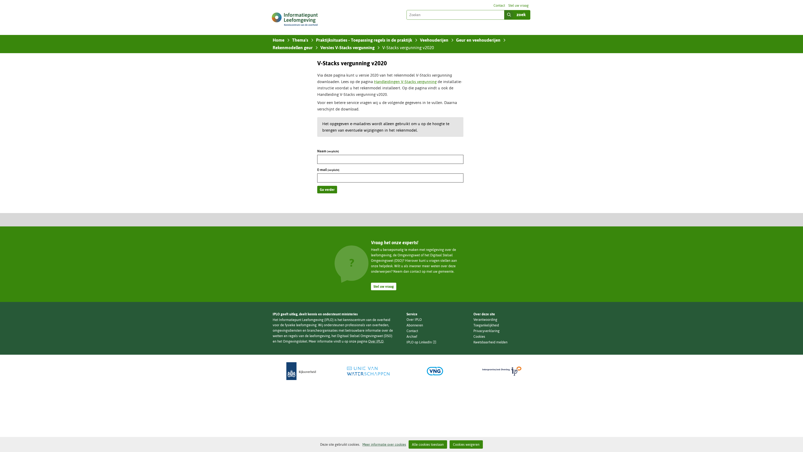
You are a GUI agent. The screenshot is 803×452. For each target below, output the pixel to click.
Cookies (479, 336)
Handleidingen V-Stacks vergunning (405, 81)
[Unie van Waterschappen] (368, 371)
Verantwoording (485, 319)
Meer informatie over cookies (384, 444)
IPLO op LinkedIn (421, 342)
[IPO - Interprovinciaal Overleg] (502, 371)
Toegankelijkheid (486, 325)
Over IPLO (376, 341)
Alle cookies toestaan (428, 444)
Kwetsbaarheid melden (490, 342)
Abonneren (415, 325)
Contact (499, 5)
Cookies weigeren (466, 444)
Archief (412, 336)
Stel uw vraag (518, 5)
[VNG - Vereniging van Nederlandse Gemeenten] (435, 371)
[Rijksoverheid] (301, 371)
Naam (328, 151)
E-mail (328, 170)
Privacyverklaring (486, 331)
